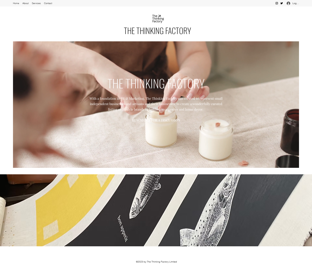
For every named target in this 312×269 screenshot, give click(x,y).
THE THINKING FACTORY (157, 30)
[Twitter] (281, 3)
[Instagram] (276, 3)
